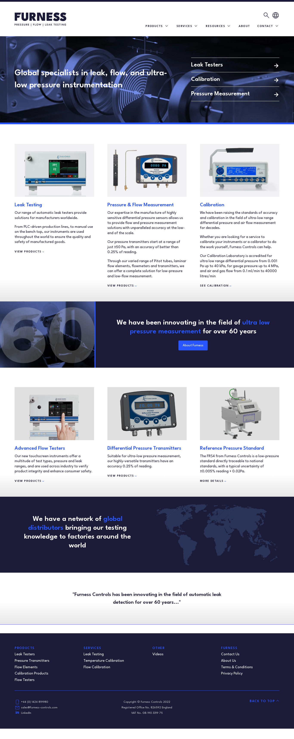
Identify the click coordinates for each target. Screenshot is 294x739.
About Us (228, 661)
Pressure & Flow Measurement (140, 205)
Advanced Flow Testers (40, 448)
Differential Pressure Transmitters (144, 448)
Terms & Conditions (237, 667)
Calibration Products (31, 673)
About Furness (193, 345)
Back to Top (262, 701)
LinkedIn (26, 713)
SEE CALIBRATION (216, 285)
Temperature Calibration (104, 661)
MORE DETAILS (213, 481)
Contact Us (230, 654)
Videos (157, 654)
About (244, 26)
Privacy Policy (232, 673)
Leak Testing (28, 205)
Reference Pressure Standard (232, 448)
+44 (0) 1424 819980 (34, 702)
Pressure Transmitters (32, 661)
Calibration (205, 79)
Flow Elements (26, 667)
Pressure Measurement (220, 94)
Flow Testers (24, 680)
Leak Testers (207, 65)
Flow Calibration (97, 667)
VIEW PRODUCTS (30, 251)
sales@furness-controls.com (39, 707)
